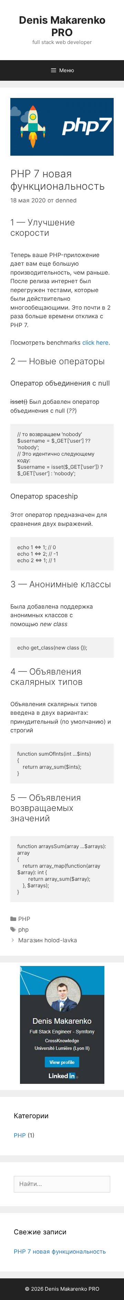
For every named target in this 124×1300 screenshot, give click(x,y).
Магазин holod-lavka (47, 940)
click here (95, 342)
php (23, 929)
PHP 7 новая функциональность (60, 1251)
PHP (24, 918)
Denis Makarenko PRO (62, 26)
